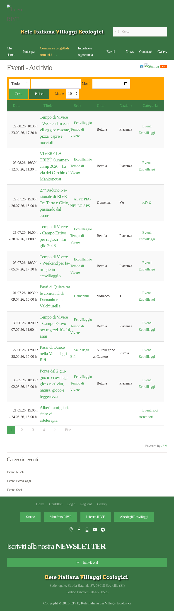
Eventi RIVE (15, 472)
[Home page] (63, 31)
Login (71, 504)
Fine (68, 430)
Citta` (101, 105)
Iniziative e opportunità (85, 51)
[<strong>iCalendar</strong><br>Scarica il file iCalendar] (163, 66)
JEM (164, 446)
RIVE (146, 202)
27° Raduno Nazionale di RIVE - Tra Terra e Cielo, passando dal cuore (54, 202)
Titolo (48, 105)
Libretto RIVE (95, 517)
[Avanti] (55, 430)
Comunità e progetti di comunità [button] (54, 51)
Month (86, 83)
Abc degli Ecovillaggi (134, 517)
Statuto (30, 517)
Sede (77, 105)
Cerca (18, 94)
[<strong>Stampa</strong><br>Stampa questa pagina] (152, 66)
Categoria (150, 105)
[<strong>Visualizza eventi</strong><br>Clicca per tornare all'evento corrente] (141, 66)
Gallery (162, 52)
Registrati (86, 504)
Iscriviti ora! (90, 562)
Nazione (126, 105)
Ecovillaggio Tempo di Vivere (81, 129)
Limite (59, 93)
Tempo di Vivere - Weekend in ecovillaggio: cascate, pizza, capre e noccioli (55, 129)
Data (16, 105)
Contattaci (145, 52)
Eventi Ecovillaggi (19, 481)
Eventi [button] (110, 52)
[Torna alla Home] (18, 15)
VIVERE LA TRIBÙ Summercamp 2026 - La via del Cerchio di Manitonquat (54, 166)
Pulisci (39, 94)
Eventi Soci (14, 490)
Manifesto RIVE (60, 517)
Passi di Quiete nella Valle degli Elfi (53, 353)
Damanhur (81, 296)
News (129, 52)
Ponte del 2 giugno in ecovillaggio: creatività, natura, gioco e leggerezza (54, 383)
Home (40, 504)
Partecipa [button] (28, 52)
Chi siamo (10, 51)
